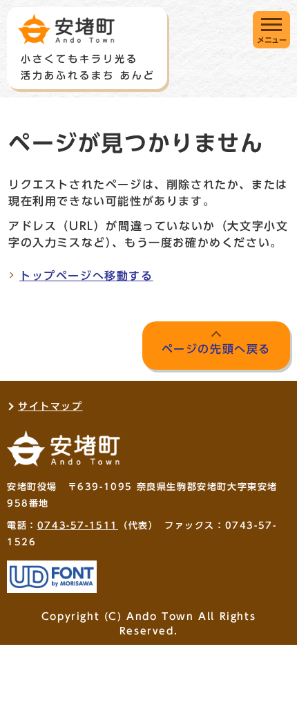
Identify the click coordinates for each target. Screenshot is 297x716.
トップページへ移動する (86, 275)
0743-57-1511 (77, 525)
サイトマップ (50, 406)
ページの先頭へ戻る (216, 349)
